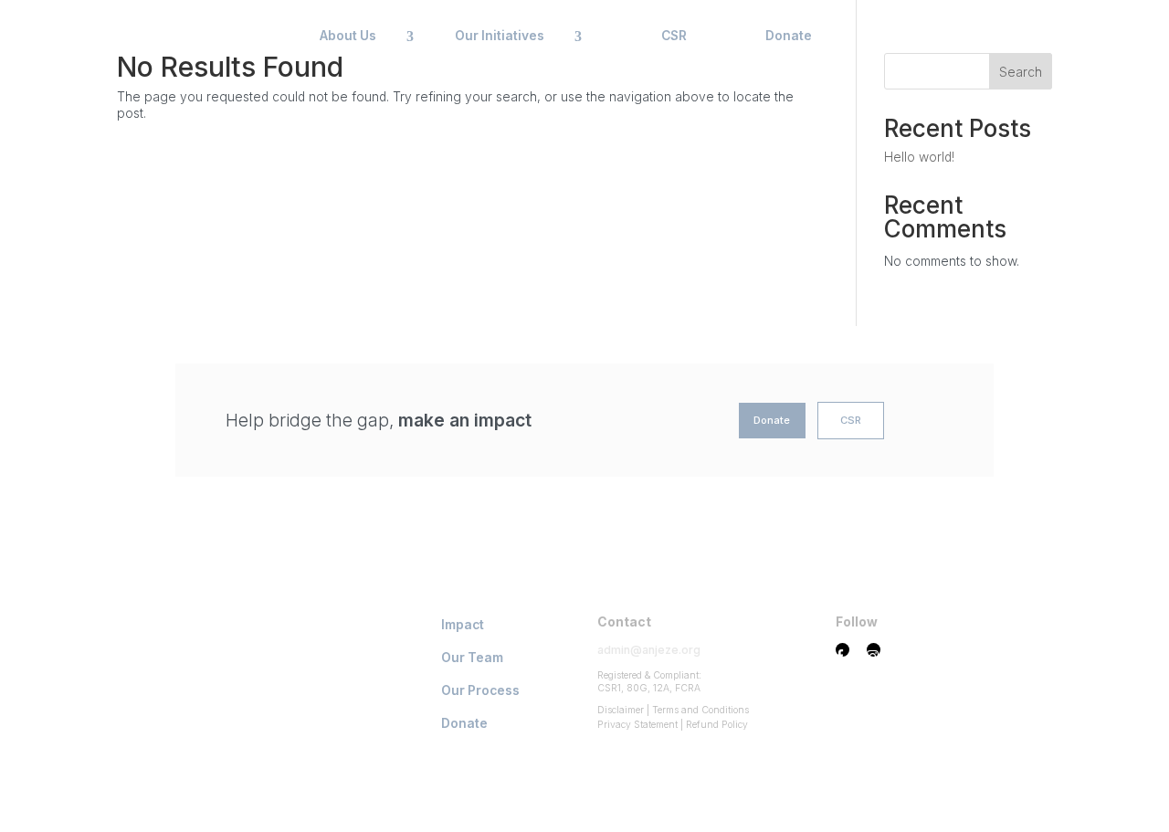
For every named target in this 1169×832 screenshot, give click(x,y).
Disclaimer (620, 710)
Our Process (480, 690)
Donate (788, 36)
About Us (348, 36)
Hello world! (919, 157)
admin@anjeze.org (648, 650)
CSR (674, 36)
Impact (462, 624)
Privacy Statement (637, 725)
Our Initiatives (499, 36)
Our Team (472, 657)
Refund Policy (717, 725)
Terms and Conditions (700, 710)
